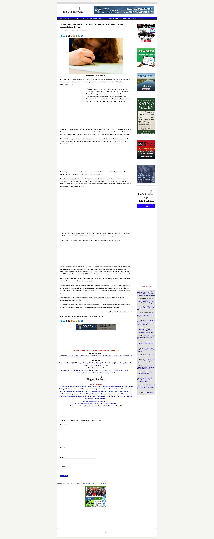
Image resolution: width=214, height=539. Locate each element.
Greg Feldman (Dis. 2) (66, 356)
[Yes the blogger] (146, 207)
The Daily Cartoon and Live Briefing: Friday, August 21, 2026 (146, 361)
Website (62, 466)
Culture (116, 18)
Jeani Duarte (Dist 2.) (82, 370)
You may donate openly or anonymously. (96, 401)
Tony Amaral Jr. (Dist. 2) (67, 370)
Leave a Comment (84, 30)
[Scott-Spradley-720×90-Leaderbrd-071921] (124, 13)
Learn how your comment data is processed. (94, 483)
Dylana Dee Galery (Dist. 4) (113, 370)
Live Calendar (86, 3)
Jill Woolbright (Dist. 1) (80, 363)
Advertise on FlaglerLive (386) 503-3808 (125, 3)
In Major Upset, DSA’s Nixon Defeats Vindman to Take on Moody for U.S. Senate (146, 315)
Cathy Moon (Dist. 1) (65, 363)
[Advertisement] (72, 98)
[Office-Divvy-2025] (146, 183)
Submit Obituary (94, 3)
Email (62, 457)
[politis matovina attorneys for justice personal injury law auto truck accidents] (146, 158)
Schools (100, 18)
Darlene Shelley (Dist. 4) (107, 373)
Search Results (138, 3)
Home (75, 3)
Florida (129, 18)
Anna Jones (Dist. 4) (96, 356)
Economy (105, 18)
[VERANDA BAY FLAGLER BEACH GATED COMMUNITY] (146, 90)
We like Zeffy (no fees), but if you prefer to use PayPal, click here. (95, 403)
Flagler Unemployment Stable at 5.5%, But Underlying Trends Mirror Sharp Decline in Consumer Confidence (145, 330)
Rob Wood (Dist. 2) (108, 363)
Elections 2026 (123, 18)
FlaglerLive (75, 10)
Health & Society (135, 18)
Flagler (61, 18)
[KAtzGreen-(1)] (146, 133)
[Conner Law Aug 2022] (96, 329)
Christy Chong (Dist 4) (122, 363)
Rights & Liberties (93, 18)
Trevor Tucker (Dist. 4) (101, 365)
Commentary (111, 18)
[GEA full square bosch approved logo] (146, 41)
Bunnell (72, 18)
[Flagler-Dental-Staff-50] (95, 506)
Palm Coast (67, 18)
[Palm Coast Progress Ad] (146, 66)
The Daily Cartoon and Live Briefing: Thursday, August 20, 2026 (146, 307)
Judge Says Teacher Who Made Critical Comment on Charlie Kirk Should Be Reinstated (146, 367)
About (79, 3)
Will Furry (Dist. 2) (95, 363)
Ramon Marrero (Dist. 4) (90, 373)
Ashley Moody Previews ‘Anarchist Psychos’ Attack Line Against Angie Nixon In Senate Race (146, 387)
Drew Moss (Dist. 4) (110, 356)
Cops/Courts (85, 18)
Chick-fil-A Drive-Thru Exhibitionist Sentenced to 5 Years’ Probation (146, 343)
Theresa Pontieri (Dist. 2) (81, 356)
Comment (63, 425)
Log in (107, 533)
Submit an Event (102, 3)
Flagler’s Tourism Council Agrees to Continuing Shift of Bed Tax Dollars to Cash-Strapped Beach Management (146, 293)
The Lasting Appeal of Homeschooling (145, 355)
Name (62, 448)
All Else (142, 18)
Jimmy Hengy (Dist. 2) (97, 370)
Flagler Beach (78, 18)
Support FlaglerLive (111, 3)
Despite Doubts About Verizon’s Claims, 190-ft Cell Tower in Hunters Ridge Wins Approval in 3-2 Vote (146, 322)
